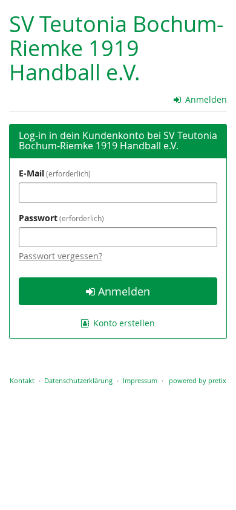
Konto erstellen (123, 323)
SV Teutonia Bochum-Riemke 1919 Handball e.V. (116, 48)
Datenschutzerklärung (78, 380)
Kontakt (22, 380)
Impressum (140, 380)
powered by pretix (197, 380)
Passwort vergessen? (60, 256)
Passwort (60, 218)
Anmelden (205, 99)
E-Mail (53, 173)
